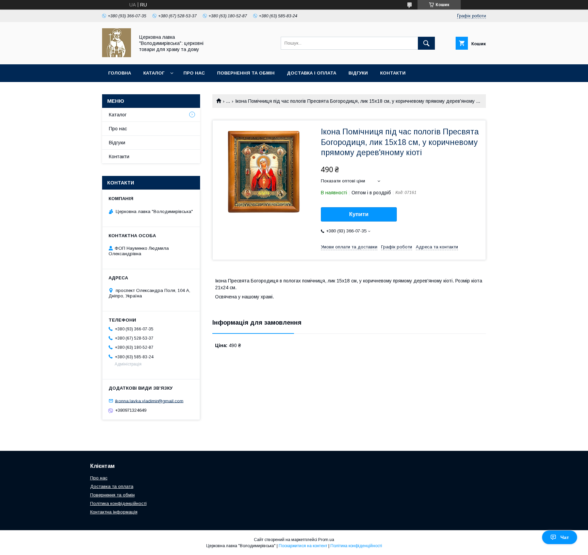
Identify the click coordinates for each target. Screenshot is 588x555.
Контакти (393, 73)
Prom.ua (326, 539)
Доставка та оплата (111, 486)
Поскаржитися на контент (303, 545)
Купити (359, 214)
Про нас (194, 73)
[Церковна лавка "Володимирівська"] (116, 55)
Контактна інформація (113, 512)
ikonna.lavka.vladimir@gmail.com (149, 400)
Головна (119, 73)
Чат (564, 537)
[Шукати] (426, 43)
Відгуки (358, 73)
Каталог (153, 73)
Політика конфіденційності (118, 503)
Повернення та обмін (246, 73)
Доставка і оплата (311, 73)
